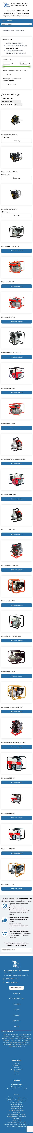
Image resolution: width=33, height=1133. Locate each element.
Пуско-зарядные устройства (16, 1114)
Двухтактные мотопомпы (14, 43)
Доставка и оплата (16, 998)
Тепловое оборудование (16, 1110)
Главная (16, 994)
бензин (8, 74)
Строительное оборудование (16, 1126)
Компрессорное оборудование (16, 1101)
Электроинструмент (16, 1106)
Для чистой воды (12, 48)
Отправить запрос (17, 251)
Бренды (16, 1015)
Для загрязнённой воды (14, 51)
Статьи (16, 1075)
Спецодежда (17, 1118)
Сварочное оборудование (16, 1097)
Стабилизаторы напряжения (16, 1122)
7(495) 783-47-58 (23, 11)
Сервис (16, 1009)
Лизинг (16, 1026)
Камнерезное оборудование (16, 1116)
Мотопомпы (7, 39)
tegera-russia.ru (16, 1083)
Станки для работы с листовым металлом (16, 1124)
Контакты (16, 1021)
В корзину (16, 141)
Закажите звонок (16, 988)
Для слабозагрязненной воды (16, 45)
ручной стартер (11, 84)
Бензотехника (16, 1120)
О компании (16, 1065)
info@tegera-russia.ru (21, 16)
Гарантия (16, 1004)
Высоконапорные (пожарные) (16, 53)
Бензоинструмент (16, 1108)
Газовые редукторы (16, 1103)
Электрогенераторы (16, 1104)
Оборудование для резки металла (16, 1099)
